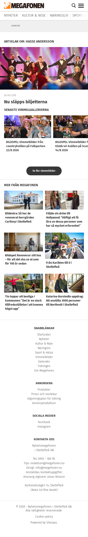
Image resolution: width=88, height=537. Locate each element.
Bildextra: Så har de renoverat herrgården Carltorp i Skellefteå (19, 217)
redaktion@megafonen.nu (47, 463)
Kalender (44, 361)
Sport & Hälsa (44, 352)
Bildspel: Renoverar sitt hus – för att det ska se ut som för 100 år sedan (23, 259)
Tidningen (44, 366)
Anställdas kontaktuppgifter (44, 472)
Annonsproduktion (44, 403)
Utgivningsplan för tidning (44, 398)
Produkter (44, 389)
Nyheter (11, 15)
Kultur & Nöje (34, 15)
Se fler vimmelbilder (44, 170)
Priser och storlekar (44, 394)
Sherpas (51, 522)
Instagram (44, 426)
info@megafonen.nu (48, 467)
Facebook (44, 422)
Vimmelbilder (44, 357)
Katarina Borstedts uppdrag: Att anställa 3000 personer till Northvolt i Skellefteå (64, 300)
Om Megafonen (44, 370)
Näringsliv (59, 15)
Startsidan (44, 334)
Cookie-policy (44, 516)
